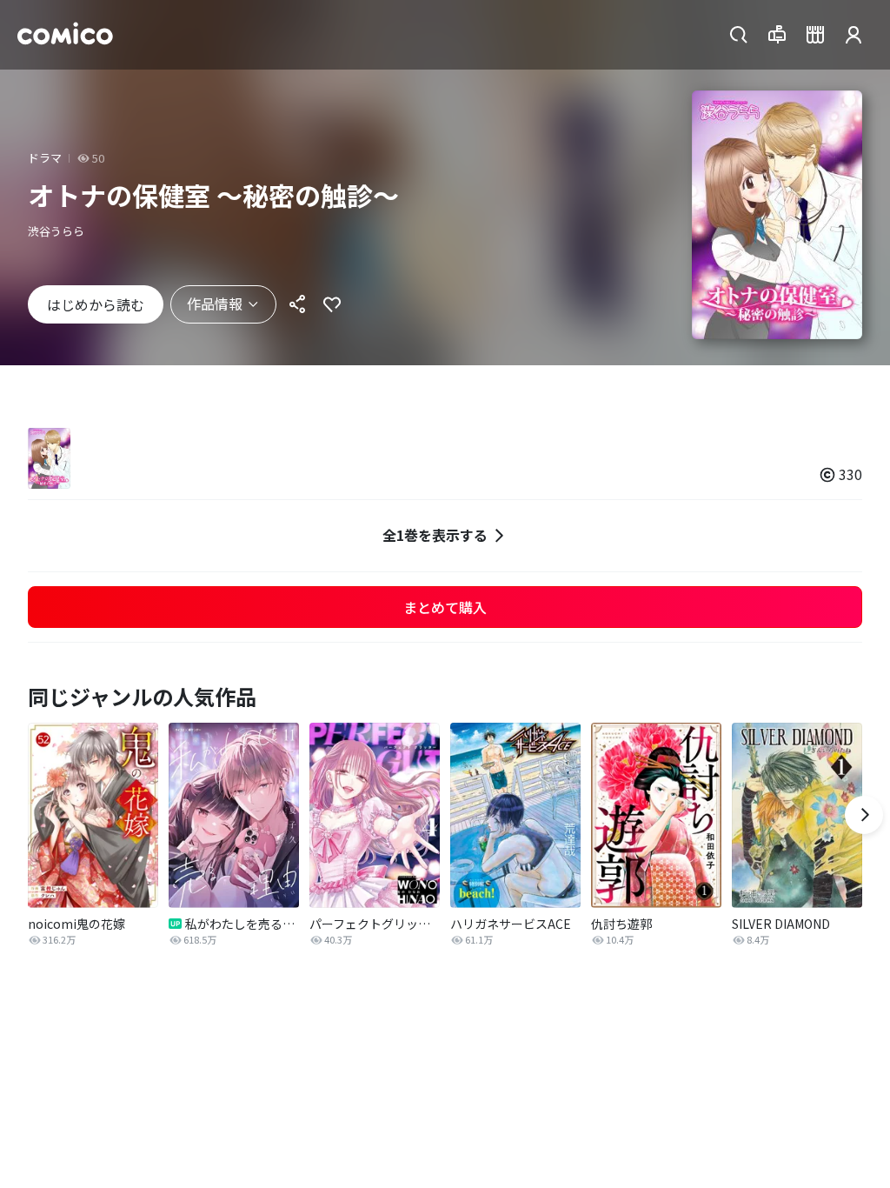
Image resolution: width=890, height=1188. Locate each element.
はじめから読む (95, 304)
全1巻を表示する (435, 534)
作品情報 (214, 303)
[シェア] (297, 304)
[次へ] (864, 815)
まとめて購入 (445, 607)
